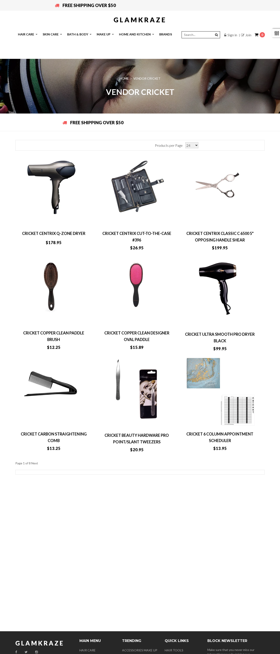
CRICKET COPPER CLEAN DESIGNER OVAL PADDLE (136, 336)
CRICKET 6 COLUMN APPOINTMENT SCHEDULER (219, 437)
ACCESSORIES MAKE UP (139, 650)
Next (34, 463)
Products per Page (169, 145)
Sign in (232, 35)
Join (248, 35)
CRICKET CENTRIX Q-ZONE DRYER (53, 233)
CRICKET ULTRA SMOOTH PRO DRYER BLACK (220, 337)
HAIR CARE (87, 650)
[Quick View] (75, 220)
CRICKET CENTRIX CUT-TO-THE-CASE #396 (136, 236)
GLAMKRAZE (140, 20)
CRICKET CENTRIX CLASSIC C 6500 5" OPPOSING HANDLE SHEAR (220, 236)
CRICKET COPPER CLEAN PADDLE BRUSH (53, 336)
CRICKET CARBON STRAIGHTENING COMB (54, 437)
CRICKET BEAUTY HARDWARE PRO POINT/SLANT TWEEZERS (137, 438)
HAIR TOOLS (174, 650)
